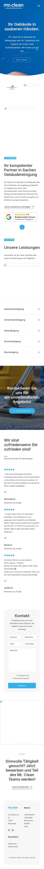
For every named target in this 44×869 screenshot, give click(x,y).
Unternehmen (29, 815)
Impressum (12, 844)
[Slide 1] (15, 742)
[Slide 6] (27, 742)
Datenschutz (13, 847)
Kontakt (27, 823)
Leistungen (28, 817)
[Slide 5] (24, 742)
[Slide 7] (29, 742)
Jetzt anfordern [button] (23, 411)
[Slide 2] (18, 742)
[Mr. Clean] (13, 6)
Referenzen (28, 820)
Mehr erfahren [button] (22, 60)
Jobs (26, 826)
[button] (39, 6)
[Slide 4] (22, 742)
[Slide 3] (20, 742)
